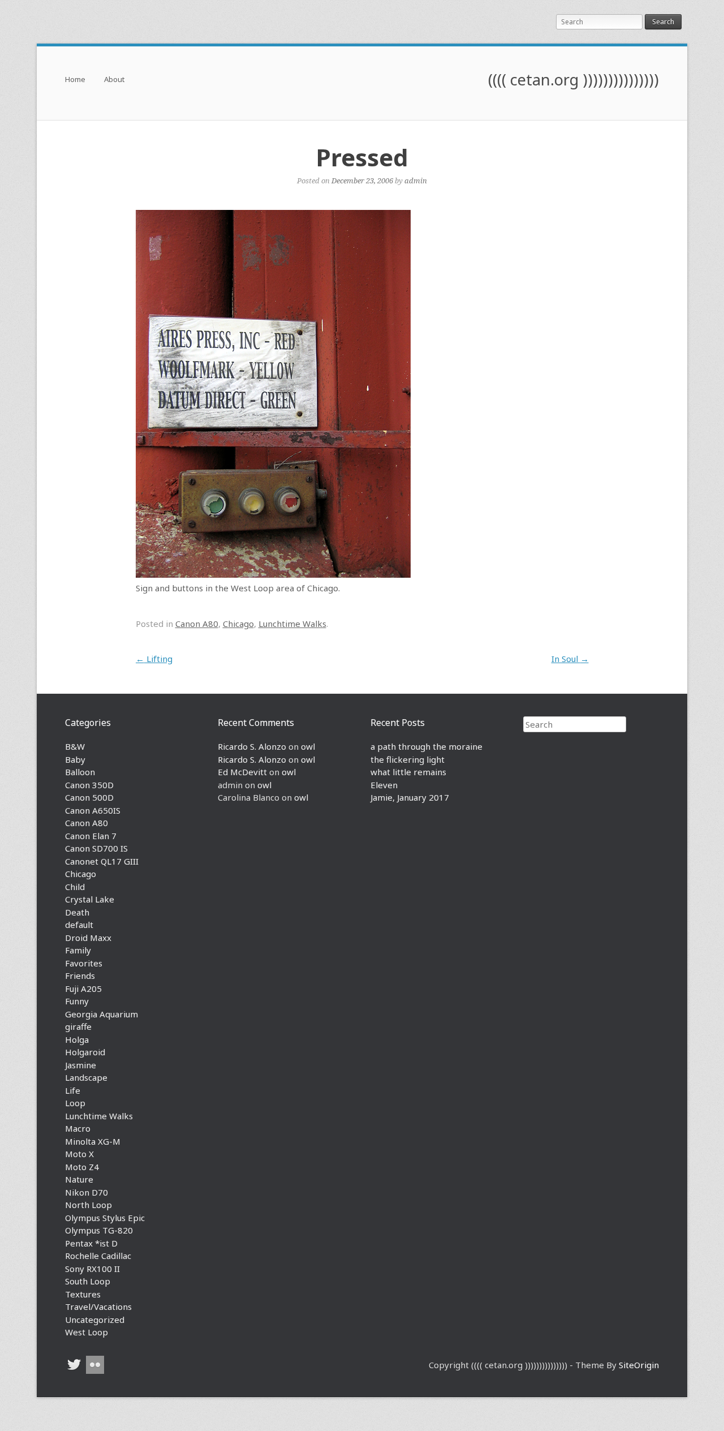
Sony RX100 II (92, 1268)
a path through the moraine (426, 746)
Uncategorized (94, 1319)
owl (308, 746)
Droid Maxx (88, 937)
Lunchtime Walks (292, 623)
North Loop (88, 1204)
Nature (79, 1179)
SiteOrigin (639, 1364)
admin (415, 180)
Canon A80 (196, 623)
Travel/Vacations (98, 1306)
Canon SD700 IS (96, 848)
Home (75, 80)
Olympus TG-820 (99, 1230)
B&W (75, 746)
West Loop (86, 1332)
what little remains (408, 771)
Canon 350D (89, 784)
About (114, 80)
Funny (77, 1001)
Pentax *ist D (91, 1243)
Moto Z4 (82, 1166)
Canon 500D (89, 797)
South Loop (87, 1281)
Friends (80, 975)
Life (72, 1090)
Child (75, 886)
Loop (75, 1102)
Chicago (238, 623)
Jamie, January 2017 (409, 797)
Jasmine (80, 1065)
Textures (83, 1294)
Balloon (80, 771)
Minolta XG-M (92, 1141)
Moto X (79, 1153)
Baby (75, 759)
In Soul (570, 658)
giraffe (78, 1026)
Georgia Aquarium (101, 1014)
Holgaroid (85, 1052)
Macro (77, 1128)
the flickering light (407, 759)
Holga (77, 1039)
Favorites (83, 963)
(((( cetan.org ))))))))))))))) (573, 79)
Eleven (384, 784)
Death (77, 912)
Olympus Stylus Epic (105, 1217)
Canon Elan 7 (91, 835)
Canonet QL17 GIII (102, 861)
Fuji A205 (83, 988)
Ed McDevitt (242, 771)
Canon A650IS (92, 810)
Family (78, 950)
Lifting (154, 658)
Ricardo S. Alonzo (252, 746)
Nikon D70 (86, 1192)
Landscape (86, 1077)
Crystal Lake (89, 899)
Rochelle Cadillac (98, 1255)
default (79, 924)
